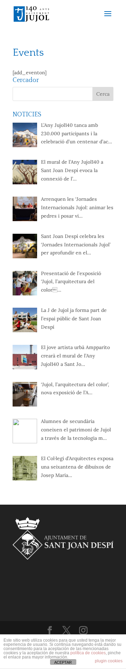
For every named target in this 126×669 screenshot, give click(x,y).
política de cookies (88, 652)
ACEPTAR (63, 662)
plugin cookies (108, 660)
